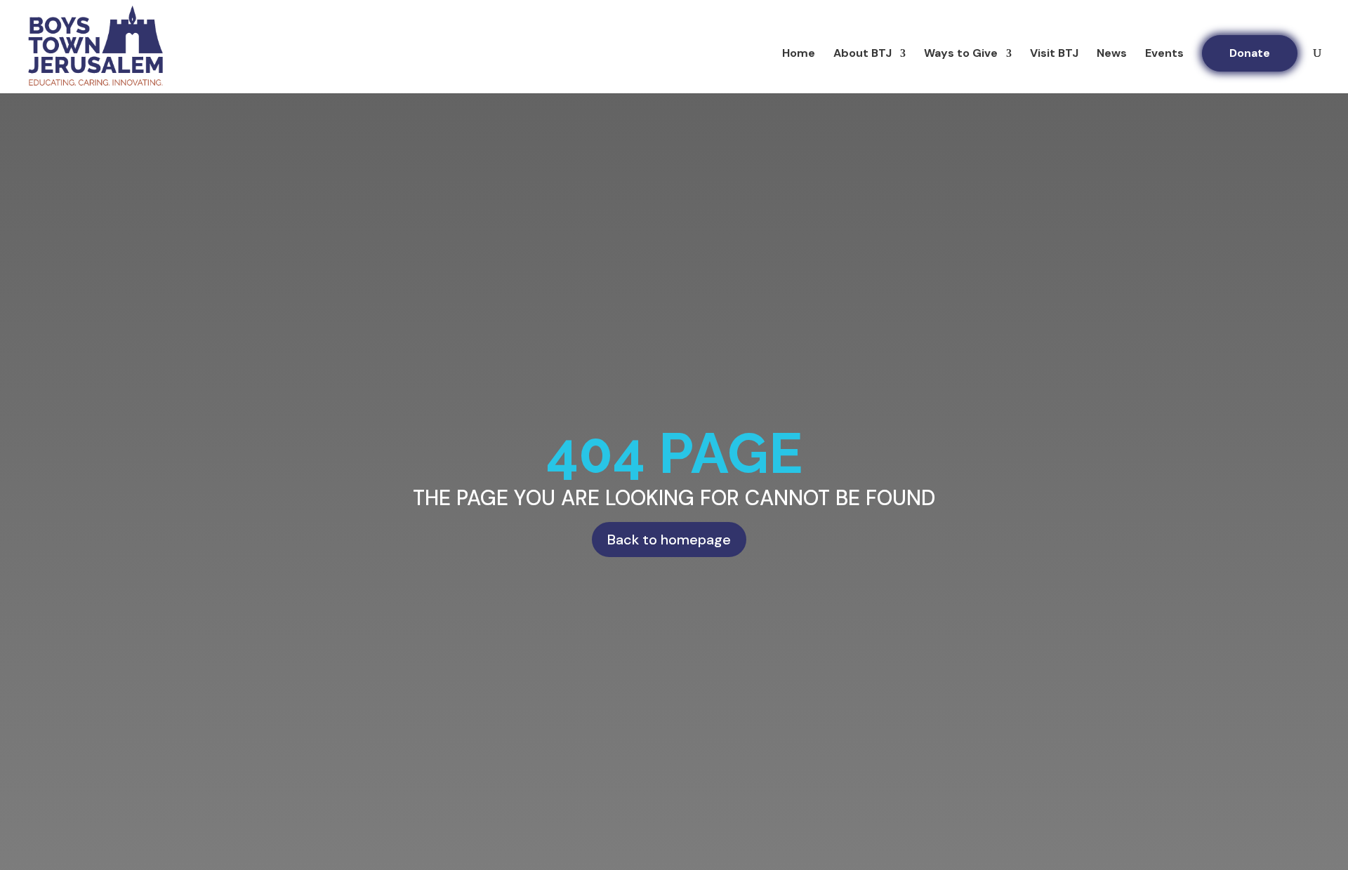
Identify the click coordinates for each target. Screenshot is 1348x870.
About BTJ (862, 54)
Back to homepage (669, 539)
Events (1164, 54)
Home (798, 54)
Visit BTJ (1054, 54)
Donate (1249, 53)
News (1112, 54)
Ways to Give (961, 54)
